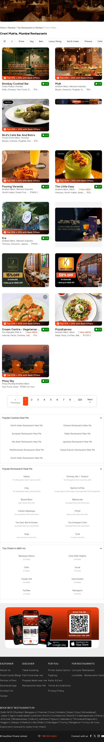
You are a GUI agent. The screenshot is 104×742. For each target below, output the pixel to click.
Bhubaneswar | (20, 719)
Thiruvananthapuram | (85, 719)
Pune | (52, 712)
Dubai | (70, 712)
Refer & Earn (55, 680)
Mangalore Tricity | (79, 722)
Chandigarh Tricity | (57, 722)
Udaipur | (16, 722)
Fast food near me (32, 675)
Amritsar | (6, 719)
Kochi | (47, 715)
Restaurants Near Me (34, 685)
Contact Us (6, 690)
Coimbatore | (58, 715)
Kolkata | (61, 712)
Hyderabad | (23, 715)
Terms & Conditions (59, 685)
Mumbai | (19, 712)
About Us (5, 670)
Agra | (13, 715)
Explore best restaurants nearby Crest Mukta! (23, 726)
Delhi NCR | (7, 712)
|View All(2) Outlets (85, 189)
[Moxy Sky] (25, 367)
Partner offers (8, 680)
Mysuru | (54, 719)
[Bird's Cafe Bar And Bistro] (25, 121)
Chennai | (43, 712)
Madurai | (27, 722)
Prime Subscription (59, 670)
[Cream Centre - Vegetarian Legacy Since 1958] (25, 316)
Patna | (100, 715)
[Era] (25, 224)
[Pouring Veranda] (25, 173)
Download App (8, 685)
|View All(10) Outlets (32, 332)
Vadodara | (66, 719)
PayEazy (52, 675)
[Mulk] (78, 70)
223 (80, 399)
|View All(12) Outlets (85, 332)
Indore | (33, 719)
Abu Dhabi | (38, 722)
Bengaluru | (31, 712)
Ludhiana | (44, 719)
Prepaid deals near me (34, 680)
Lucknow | (36, 715)
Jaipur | (5, 715)
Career (4, 695)
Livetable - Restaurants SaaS (88, 675)
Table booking (30, 670)
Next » (89, 400)
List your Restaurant (83, 670)
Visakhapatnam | (86, 715)
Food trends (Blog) (10, 675)
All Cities (95, 722)
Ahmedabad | (89, 712)
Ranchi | (71, 715)
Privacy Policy (56, 690)
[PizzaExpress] (78, 316)
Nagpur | (5, 722)
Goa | (78, 712)
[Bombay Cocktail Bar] (25, 70)
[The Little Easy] (78, 173)
